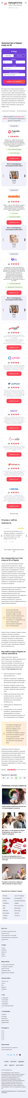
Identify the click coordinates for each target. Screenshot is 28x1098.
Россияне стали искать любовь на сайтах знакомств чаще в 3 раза (12, 882)
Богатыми (3, 1016)
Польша (3, 956)
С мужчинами (4, 999)
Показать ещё (14, 513)
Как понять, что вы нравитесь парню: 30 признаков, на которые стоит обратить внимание (13, 832)
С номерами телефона (7, 966)
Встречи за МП (5, 933)
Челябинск (6, 903)
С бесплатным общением (7, 964)
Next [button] (26, 535)
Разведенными (5, 1022)
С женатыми (4, 1001)
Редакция (21, 1061)
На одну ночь (4, 939)
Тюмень (5, 915)
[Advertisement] (14, 23)
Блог (5, 1065)
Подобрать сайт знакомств (14, 81)
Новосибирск (6, 898)
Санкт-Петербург (19, 896)
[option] (14, 536)
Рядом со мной (5, 968)
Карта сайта (19, 1065)
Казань (5, 900)
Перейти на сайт (14, 158)
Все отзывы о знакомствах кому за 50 (14, 550)
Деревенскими (5, 1020)
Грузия (3, 954)
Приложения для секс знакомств (9, 1047)
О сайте (6, 1061)
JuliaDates (3, 987)
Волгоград (17, 910)
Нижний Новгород (19, 900)
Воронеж (5, 910)
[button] (25, 175)
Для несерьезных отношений (8, 935)
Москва (5, 896)
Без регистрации (21, 111)
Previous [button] (1, 535)
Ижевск (5, 918)
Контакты (13, 1061)
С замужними (4, 1003)
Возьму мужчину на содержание (9, 937)
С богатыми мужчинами (7, 1005)
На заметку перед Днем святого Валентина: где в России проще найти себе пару (13, 857)
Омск (4, 905)
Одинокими (4, 1018)
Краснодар (6, 913)
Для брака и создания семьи (8, 931)
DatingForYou (15, 2)
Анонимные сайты (5, 970)
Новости (11, 1065)
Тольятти (17, 915)
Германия (3, 950)
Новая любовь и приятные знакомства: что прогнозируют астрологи (14, 807)
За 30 (2, 1031)
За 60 (2, 1039)
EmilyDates (4, 989)
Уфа (4, 908)
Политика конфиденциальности (8, 1091)
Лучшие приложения (6, 1049)
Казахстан (4, 952)
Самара (16, 903)
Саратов (16, 913)
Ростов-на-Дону (18, 905)
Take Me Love (4, 981)
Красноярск (17, 908)
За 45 (2, 1035)
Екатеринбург (18, 898)
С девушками (4, 997)
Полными (3, 1014)
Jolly (2, 985)
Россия (3, 948)
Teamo (3, 983)
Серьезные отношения (8, 111)
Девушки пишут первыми (7, 972)
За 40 (2, 1033)
